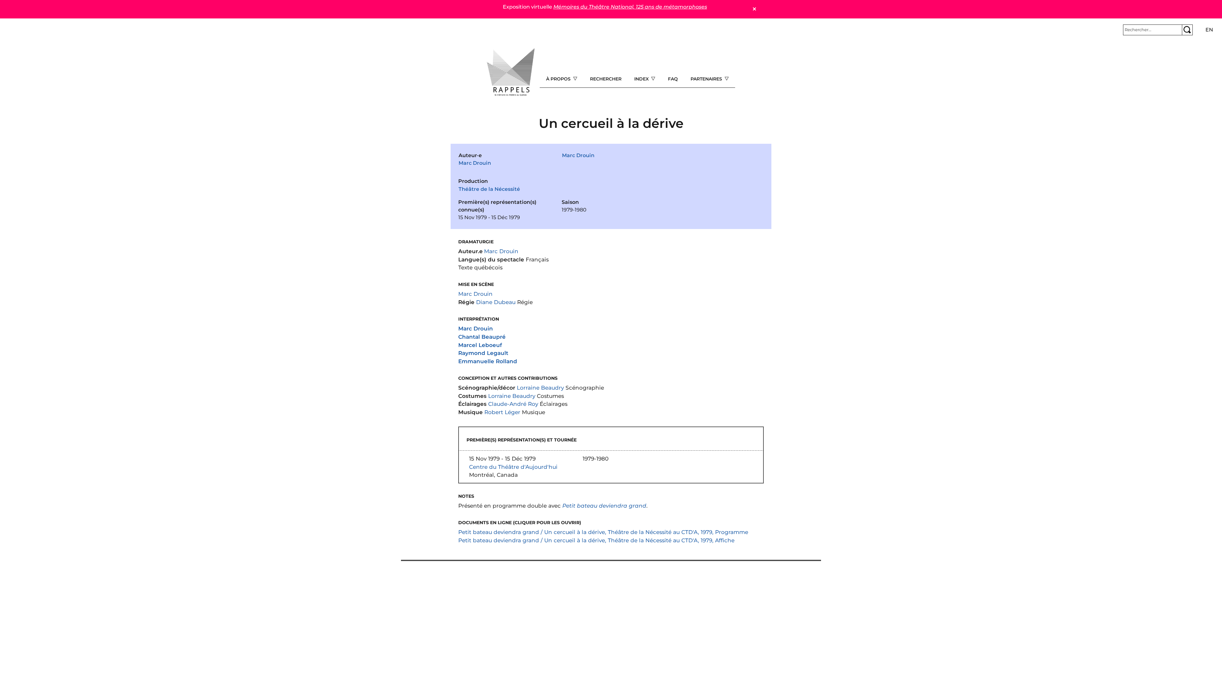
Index (642, 79)
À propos (559, 79)
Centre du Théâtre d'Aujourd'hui (513, 466)
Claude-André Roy (513, 403)
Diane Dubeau (496, 302)
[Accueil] (511, 72)
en (1209, 30)
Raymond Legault (483, 353)
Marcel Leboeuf (480, 345)
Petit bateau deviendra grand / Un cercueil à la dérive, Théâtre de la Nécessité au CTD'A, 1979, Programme (603, 532)
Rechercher (606, 79)
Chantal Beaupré (482, 336)
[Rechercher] (1187, 29)
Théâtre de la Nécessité (489, 189)
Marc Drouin (475, 163)
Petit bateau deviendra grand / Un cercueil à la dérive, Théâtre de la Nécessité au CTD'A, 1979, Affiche (596, 540)
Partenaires (707, 79)
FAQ (673, 79)
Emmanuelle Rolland (487, 361)
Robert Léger (502, 412)
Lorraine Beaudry (540, 387)
